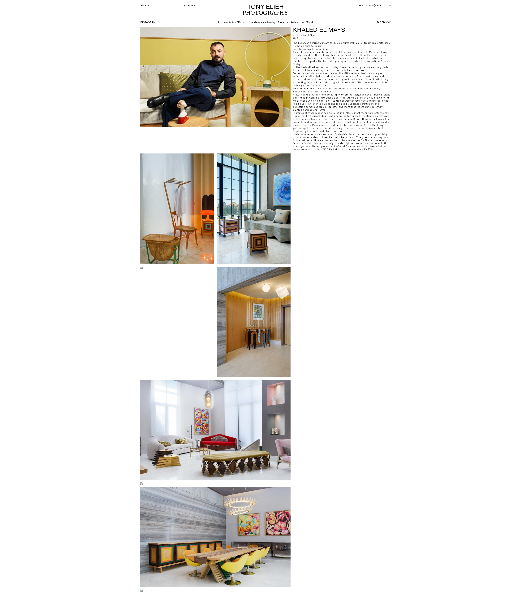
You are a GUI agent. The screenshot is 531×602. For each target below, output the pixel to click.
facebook (384, 22)
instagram (148, 22)
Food (310, 22)
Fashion (242, 22)
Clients (189, 5)
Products (283, 22)
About (144, 5)
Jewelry (270, 22)
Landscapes (257, 22)
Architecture (297, 22)
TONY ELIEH (265, 6)
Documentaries (227, 22)
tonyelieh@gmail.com (375, 5)
